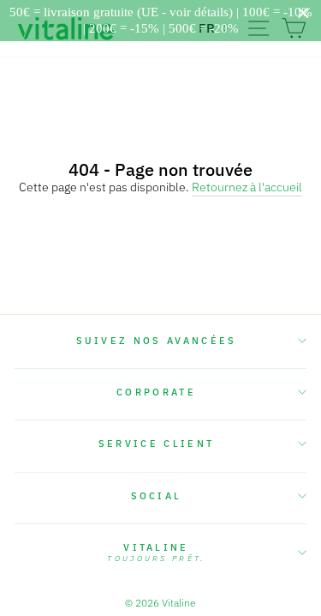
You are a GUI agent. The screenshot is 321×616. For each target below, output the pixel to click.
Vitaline (156, 552)
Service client (156, 444)
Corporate (156, 392)
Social (156, 496)
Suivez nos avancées (156, 341)
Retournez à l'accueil (247, 187)
